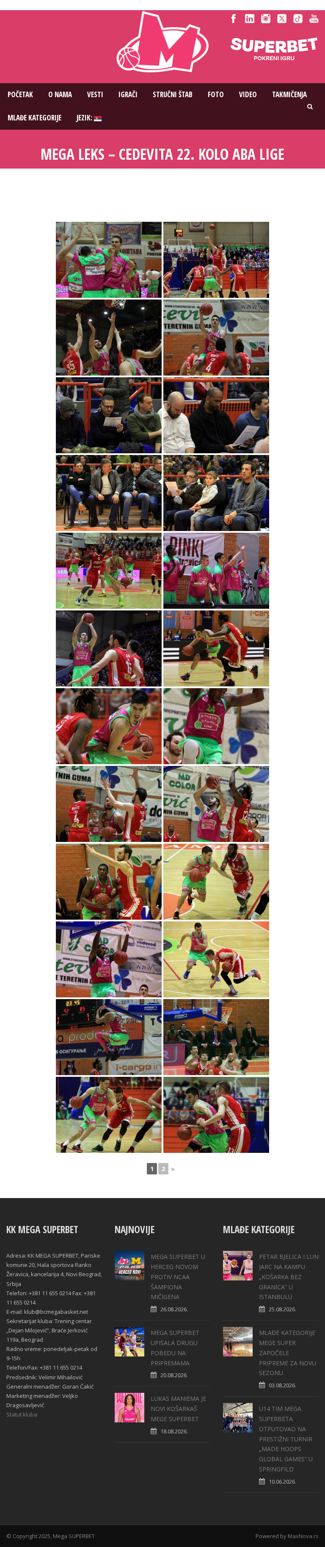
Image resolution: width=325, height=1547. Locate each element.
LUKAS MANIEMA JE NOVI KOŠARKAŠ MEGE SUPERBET (178, 1408)
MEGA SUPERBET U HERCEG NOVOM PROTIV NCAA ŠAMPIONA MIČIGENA (178, 1277)
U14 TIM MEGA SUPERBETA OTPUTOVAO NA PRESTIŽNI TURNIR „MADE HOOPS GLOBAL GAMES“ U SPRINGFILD (286, 1439)
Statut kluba (21, 1414)
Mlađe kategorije (34, 118)
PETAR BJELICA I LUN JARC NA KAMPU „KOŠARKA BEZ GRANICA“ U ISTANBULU (289, 1277)
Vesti (95, 94)
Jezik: (85, 118)
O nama (60, 94)
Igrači (128, 94)
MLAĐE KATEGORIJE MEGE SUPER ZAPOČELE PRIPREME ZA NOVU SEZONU (287, 1353)
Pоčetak (20, 94)
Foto (216, 94)
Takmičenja (289, 94)
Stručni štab (173, 94)
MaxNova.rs (303, 1536)
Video (248, 94)
